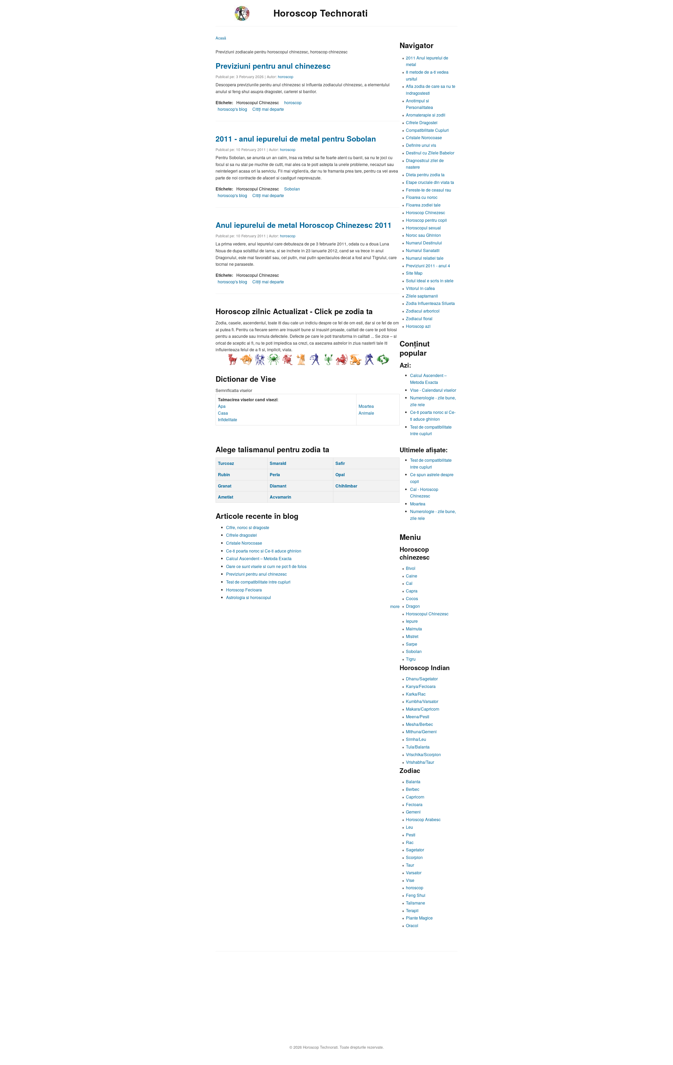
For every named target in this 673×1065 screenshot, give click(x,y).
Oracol (412, 925)
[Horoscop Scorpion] (328, 359)
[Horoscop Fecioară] (300, 359)
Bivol (410, 568)
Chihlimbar (346, 486)
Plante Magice (419, 918)
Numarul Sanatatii (423, 250)
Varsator (413, 873)
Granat (224, 486)
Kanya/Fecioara (421, 686)
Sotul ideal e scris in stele (429, 281)
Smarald (278, 463)
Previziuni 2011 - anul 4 (428, 266)
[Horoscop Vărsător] (369, 359)
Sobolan (292, 189)
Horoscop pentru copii (426, 220)
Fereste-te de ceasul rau (428, 190)
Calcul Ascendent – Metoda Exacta (259, 558)
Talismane (415, 903)
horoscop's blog (232, 109)
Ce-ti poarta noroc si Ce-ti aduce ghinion (263, 551)
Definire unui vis (421, 145)
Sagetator (415, 850)
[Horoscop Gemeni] (259, 359)
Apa (222, 406)
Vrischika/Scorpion (423, 754)
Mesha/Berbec (419, 724)
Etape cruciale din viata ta (430, 182)
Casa (223, 413)
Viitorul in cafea (420, 288)
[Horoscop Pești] (382, 359)
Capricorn (415, 797)
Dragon (413, 606)
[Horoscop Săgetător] (341, 359)
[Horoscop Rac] (273, 359)
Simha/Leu (416, 739)
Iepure (412, 621)
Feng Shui (415, 895)
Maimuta (414, 629)
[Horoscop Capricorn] (355, 359)
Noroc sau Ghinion (423, 235)
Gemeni (413, 812)
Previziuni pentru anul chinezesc (273, 65)
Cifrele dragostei (241, 535)
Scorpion (414, 857)
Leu (409, 827)
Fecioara (414, 804)
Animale (366, 413)
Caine (411, 576)
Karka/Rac (416, 694)
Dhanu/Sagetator (422, 679)
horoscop (285, 76)
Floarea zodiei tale (423, 205)
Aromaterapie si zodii (425, 115)
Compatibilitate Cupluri (427, 130)
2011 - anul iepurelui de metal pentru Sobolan (296, 138)
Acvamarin (280, 497)
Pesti (410, 835)
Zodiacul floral (419, 318)
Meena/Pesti (417, 717)
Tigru (411, 659)
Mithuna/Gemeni (421, 732)
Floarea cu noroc (421, 197)
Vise (410, 880)
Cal (409, 583)
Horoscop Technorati (320, 12)
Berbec (412, 789)
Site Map (414, 273)
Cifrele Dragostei (421, 122)
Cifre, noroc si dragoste (247, 527)
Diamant (278, 486)
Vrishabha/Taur (420, 762)
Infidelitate (227, 419)
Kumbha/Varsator (422, 701)
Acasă (221, 38)
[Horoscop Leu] (287, 359)
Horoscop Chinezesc (425, 212)
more (395, 606)
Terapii (412, 910)
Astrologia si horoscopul (248, 597)
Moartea (366, 406)
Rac (410, 842)
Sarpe (411, 644)
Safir (340, 463)
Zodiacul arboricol (423, 311)
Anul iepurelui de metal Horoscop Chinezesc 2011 (304, 224)
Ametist (225, 497)
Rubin (224, 474)
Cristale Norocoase (244, 543)
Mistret (412, 636)
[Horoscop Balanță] (314, 359)
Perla (275, 474)
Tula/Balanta (418, 747)
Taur (410, 865)
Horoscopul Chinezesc (257, 102)
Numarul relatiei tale (424, 258)
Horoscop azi (418, 326)
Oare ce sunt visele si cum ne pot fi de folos (266, 566)
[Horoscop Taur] (246, 359)
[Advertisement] (373, 999)
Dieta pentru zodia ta (425, 175)
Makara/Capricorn (422, 709)
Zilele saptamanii (422, 296)
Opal (340, 474)
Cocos (412, 598)
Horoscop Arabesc (423, 819)
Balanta (413, 781)
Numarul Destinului (424, 243)
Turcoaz (226, 463)
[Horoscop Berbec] (232, 359)
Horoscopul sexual (423, 228)
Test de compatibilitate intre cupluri (258, 582)
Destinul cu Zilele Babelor (430, 153)
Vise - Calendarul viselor (433, 390)
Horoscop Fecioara (244, 590)
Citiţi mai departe (268, 109)
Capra (411, 591)
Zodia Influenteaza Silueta (430, 303)
